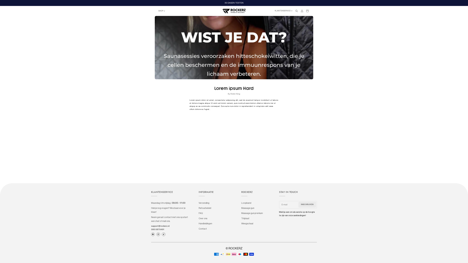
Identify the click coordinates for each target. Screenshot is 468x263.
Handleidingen (205, 223)
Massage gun (247, 208)
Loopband (246, 203)
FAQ (201, 213)
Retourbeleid (205, 208)
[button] (162, 11)
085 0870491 (157, 229)
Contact (203, 229)
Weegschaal (247, 223)
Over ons (203, 218)
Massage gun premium (252, 213)
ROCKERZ (235, 248)
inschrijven (307, 204)
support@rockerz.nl (160, 226)
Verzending (204, 203)
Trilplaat (245, 218)
